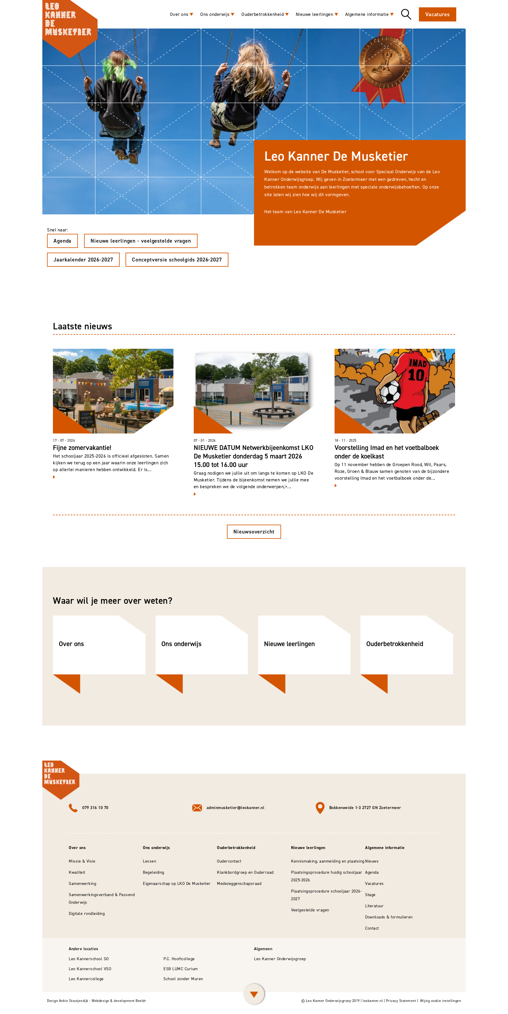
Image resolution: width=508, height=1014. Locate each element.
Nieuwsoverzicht (254, 531)
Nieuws (372, 861)
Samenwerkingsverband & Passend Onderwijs (102, 898)
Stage (370, 895)
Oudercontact (229, 861)
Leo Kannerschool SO (89, 959)
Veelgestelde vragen (310, 910)
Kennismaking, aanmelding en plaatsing (328, 861)
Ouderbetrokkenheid (262, 14)
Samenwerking (82, 883)
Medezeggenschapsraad (239, 883)
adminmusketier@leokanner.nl (236, 807)
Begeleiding (153, 872)
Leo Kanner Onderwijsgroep (280, 959)
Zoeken (406, 14)
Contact (372, 928)
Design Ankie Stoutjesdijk (67, 1000)
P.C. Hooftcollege (179, 959)
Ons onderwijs (215, 14)
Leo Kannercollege (86, 979)
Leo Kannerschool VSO (90, 969)
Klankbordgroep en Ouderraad (245, 872)
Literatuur (374, 906)
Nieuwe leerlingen (314, 14)
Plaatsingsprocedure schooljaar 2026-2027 (326, 895)
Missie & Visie (82, 861)
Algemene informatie (367, 14)
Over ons (179, 14)
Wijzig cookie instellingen (440, 1000)
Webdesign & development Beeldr (119, 1000)
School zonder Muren (183, 979)
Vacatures (437, 14)
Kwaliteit (77, 872)
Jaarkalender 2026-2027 (83, 259)
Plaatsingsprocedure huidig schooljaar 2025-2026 (326, 876)
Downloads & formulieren (389, 917)
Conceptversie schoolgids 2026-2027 (177, 259)
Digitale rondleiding (87, 913)
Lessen (149, 861)
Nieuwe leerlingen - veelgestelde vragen (141, 240)
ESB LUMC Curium (180, 969)
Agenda (62, 240)
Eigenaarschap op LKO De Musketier (177, 883)
